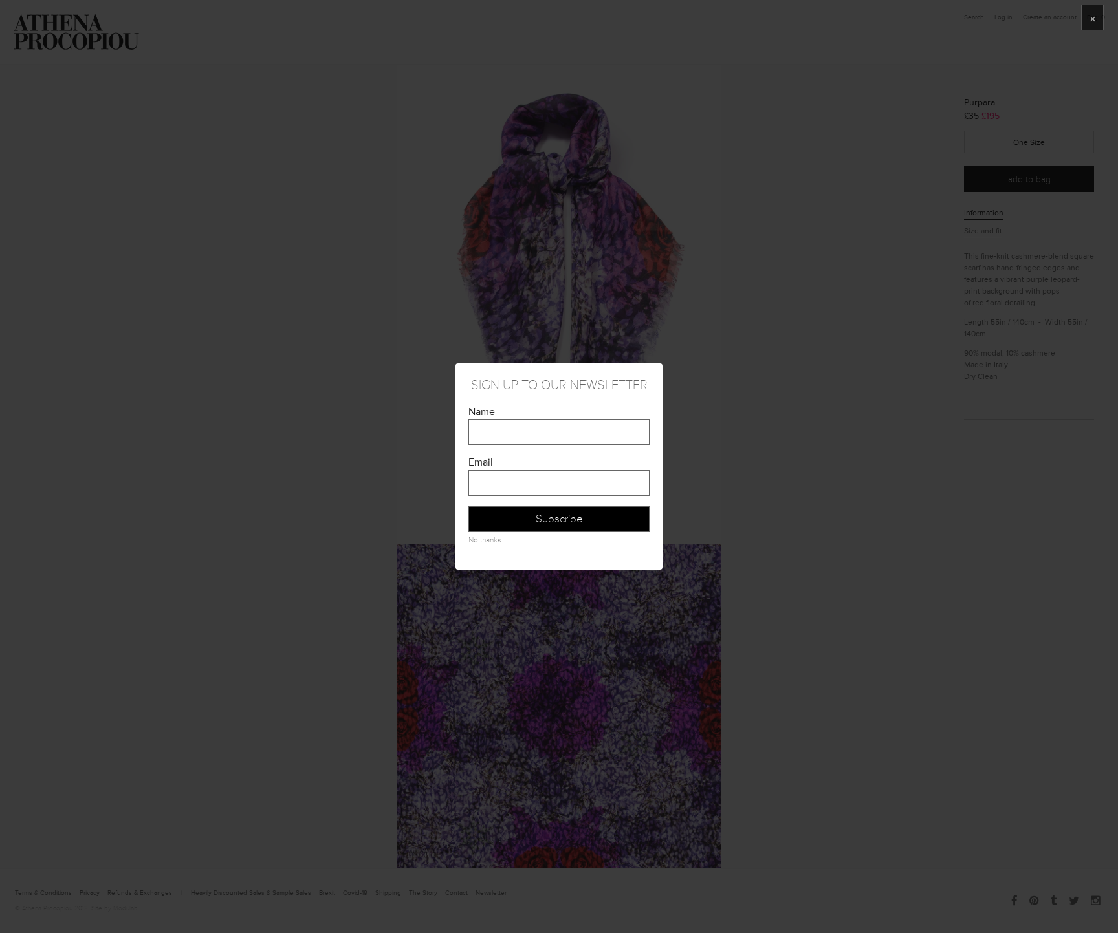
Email (480, 462)
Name (481, 411)
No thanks (484, 540)
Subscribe (559, 519)
